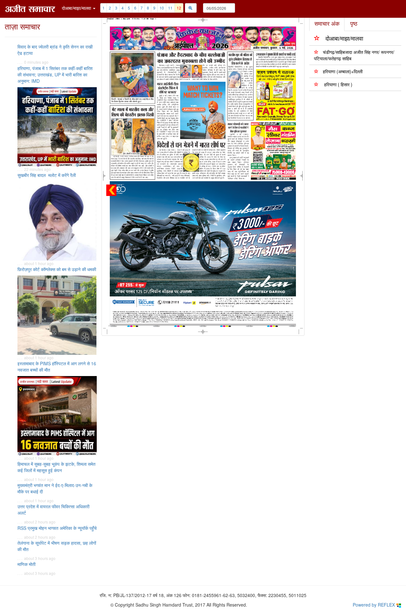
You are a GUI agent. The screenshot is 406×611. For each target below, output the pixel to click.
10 (162, 7)
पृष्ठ (353, 23)
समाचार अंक (326, 23)
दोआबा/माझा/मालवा (344, 38)
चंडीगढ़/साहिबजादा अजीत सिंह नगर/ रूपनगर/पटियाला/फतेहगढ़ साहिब (354, 55)
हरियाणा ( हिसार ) (337, 84)
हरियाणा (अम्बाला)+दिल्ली (343, 71)
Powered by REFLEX (374, 604)
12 (179, 7)
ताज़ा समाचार (22, 26)
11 (170, 7)
